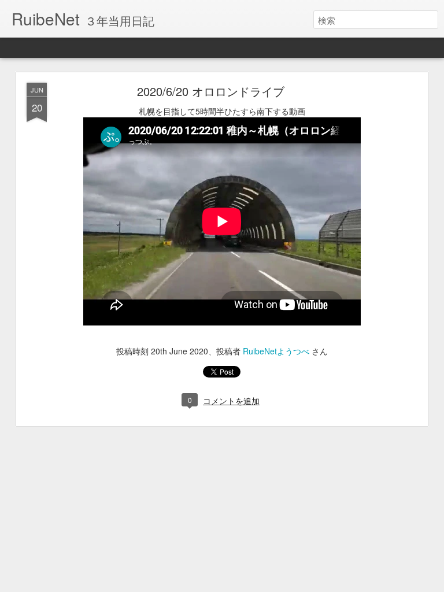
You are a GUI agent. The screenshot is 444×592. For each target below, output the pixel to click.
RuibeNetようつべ (276, 351)
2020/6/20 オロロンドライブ (210, 91)
